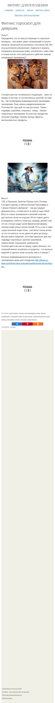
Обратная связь (7, 698)
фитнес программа (7, 319)
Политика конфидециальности (12, 695)
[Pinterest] (27, 324)
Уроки (30, 10)
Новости (19, 10)
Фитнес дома (43, 10)
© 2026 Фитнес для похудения (11, 688)
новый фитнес (32, 319)
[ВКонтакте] (17, 324)
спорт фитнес (13, 313)
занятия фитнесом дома (41, 316)
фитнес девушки (20, 319)
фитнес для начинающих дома (29, 313)
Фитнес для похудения (27, 5)
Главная (9, 10)
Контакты (5, 692)
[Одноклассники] (38, 324)
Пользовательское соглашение (19, 692)
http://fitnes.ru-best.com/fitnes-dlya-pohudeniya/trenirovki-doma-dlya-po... (27, 263)
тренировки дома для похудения (21, 316)
